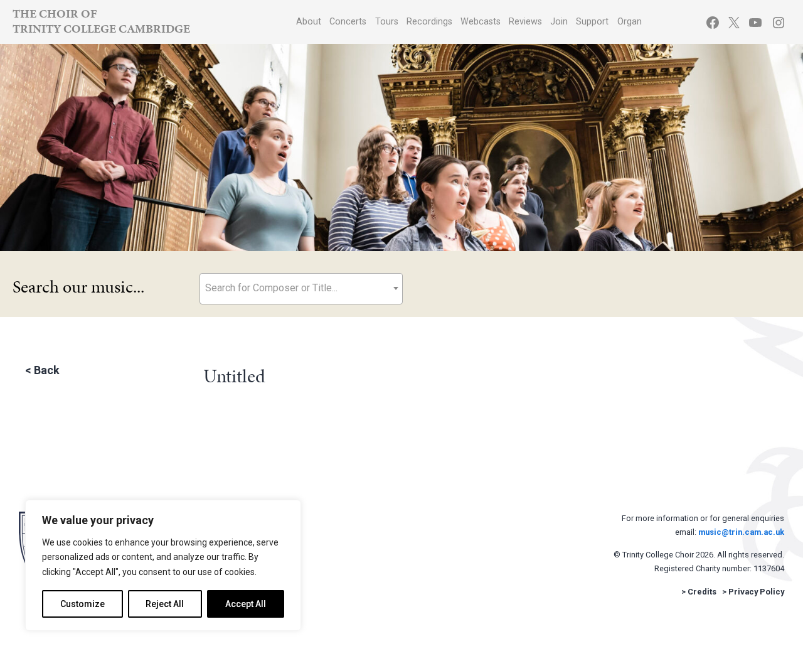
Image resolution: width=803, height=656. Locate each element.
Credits (702, 591)
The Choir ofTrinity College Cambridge (101, 21)
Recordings (429, 21)
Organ (629, 21)
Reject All (165, 604)
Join (559, 21)
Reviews (525, 21)
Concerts (347, 21)
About (308, 21)
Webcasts (480, 21)
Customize (82, 604)
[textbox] (301, 288)
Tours (386, 21)
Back (47, 370)
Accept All (245, 604)
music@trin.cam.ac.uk (741, 532)
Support (592, 21)
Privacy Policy (756, 591)
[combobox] (301, 288)
